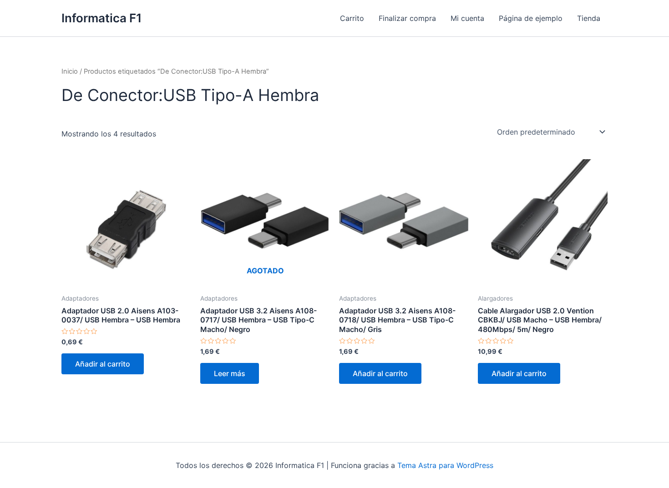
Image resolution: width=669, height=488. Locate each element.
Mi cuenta (467, 18)
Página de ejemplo (531, 18)
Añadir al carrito (102, 363)
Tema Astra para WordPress (445, 465)
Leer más (229, 373)
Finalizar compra (407, 18)
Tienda (588, 18)
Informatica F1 (101, 18)
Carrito (352, 18)
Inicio (69, 71)
